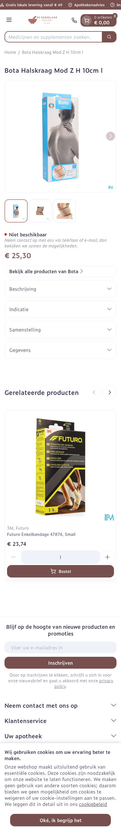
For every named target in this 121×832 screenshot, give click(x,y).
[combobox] (53, 36)
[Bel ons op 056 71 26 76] (74, 20)
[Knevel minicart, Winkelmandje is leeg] (87, 20)
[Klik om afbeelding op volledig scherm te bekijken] (60, 136)
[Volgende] (110, 136)
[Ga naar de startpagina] (42, 20)
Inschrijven (60, 662)
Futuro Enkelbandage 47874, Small (41, 534)
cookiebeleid (93, 804)
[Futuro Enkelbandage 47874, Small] (60, 467)
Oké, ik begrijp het (61, 820)
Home (10, 52)
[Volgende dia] (109, 392)
